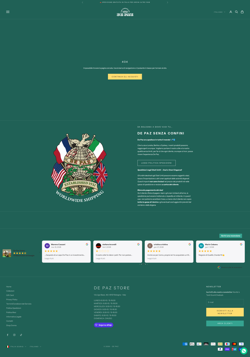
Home (8, 286)
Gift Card (10, 295)
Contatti (9, 321)
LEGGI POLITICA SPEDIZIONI (156, 163)
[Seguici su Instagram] (14, 335)
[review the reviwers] (87, 244)
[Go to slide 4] (143, 264)
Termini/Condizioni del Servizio (18, 304)
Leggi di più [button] (49, 258)
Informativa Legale (13, 316)
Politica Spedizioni (13, 308)
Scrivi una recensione (230, 236)
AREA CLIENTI (225, 323)
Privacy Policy (11, 299)
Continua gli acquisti (125, 77)
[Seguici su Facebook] (7, 335)
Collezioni (10, 291)
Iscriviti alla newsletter (225, 312)
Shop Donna (11, 325)
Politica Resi (11, 312)
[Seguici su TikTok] (21, 335)
